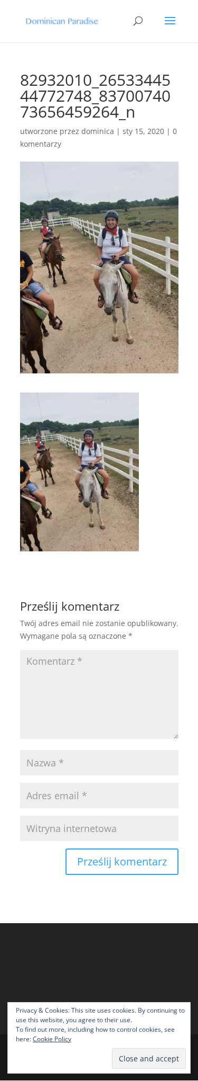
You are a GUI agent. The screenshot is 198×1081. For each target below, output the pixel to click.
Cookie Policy (52, 1038)
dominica (97, 131)
